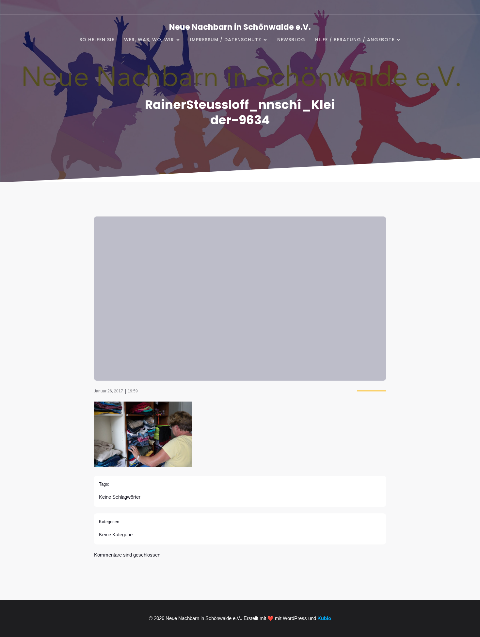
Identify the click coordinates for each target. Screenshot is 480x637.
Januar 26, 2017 (108, 391)
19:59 (133, 391)
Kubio (324, 618)
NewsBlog (291, 39)
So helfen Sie (96, 39)
